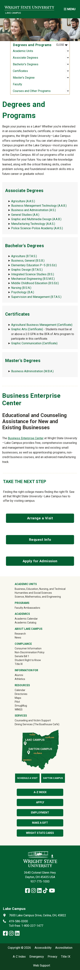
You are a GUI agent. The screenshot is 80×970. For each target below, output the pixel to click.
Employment (40, 812)
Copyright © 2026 (19, 947)
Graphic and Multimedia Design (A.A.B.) (36, 219)
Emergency (36, 956)
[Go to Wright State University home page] (29, 7)
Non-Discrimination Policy (29, 652)
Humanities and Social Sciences (33, 592)
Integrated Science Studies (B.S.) (32, 274)
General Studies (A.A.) (25, 214)
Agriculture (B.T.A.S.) (24, 256)
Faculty (17, 84)
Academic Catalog (25, 622)
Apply (40, 802)
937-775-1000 (40, 881)
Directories (21, 693)
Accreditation (63, 947)
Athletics (25, 678)
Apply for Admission (40, 561)
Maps (18, 697)
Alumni (19, 675)
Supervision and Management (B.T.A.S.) (36, 297)
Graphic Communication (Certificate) (34, 343)
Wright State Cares (40, 832)
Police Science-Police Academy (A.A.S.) (37, 228)
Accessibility (43, 947)
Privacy (52, 956)
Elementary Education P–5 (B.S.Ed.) (34, 265)
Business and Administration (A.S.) (33, 210)
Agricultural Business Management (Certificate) (41, 325)
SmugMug (26, 705)
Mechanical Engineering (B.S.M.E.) (33, 278)
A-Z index (40, 792)
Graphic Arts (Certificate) (27, 329)
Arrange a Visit (40, 518)
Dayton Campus (53, 778)
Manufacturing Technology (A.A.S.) (33, 224)
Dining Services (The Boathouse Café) (37, 724)
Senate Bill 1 (22, 656)
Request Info (40, 539)
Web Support (41, 965)
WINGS (19, 709)
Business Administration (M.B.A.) (32, 371)
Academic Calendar (26, 618)
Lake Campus (13, 12)
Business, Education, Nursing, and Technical (40, 588)
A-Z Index (19, 956)
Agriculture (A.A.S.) (23, 201)
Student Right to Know (28, 660)
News (18, 637)
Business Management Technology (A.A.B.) (39, 205)
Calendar (20, 690)
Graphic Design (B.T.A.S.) (27, 269)
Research (20, 633)
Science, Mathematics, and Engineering (38, 596)
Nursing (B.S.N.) (21, 288)
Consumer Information (28, 648)
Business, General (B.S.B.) (27, 260)
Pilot (17, 701)
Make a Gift (40, 822)
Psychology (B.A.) (22, 292)
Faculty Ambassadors (27, 607)
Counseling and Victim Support (33, 720)
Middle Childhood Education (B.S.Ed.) (35, 283)
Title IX (19, 664)
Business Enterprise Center (26, 438)
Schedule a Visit (27, 778)
